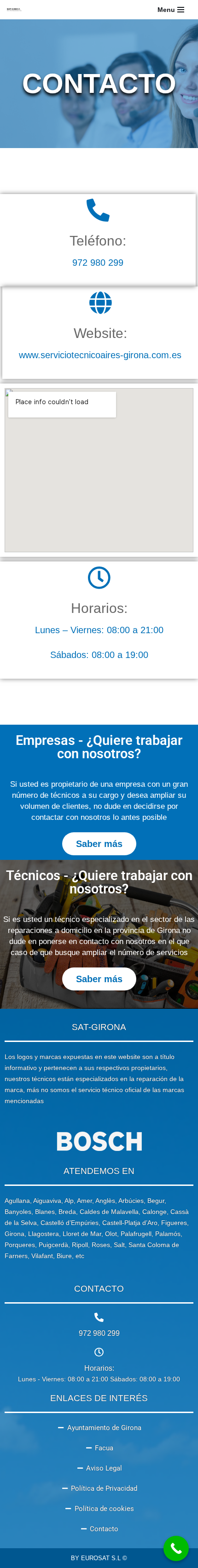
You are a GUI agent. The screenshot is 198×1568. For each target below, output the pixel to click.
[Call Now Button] (176, 1548)
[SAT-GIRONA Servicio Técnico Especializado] (14, 9)
